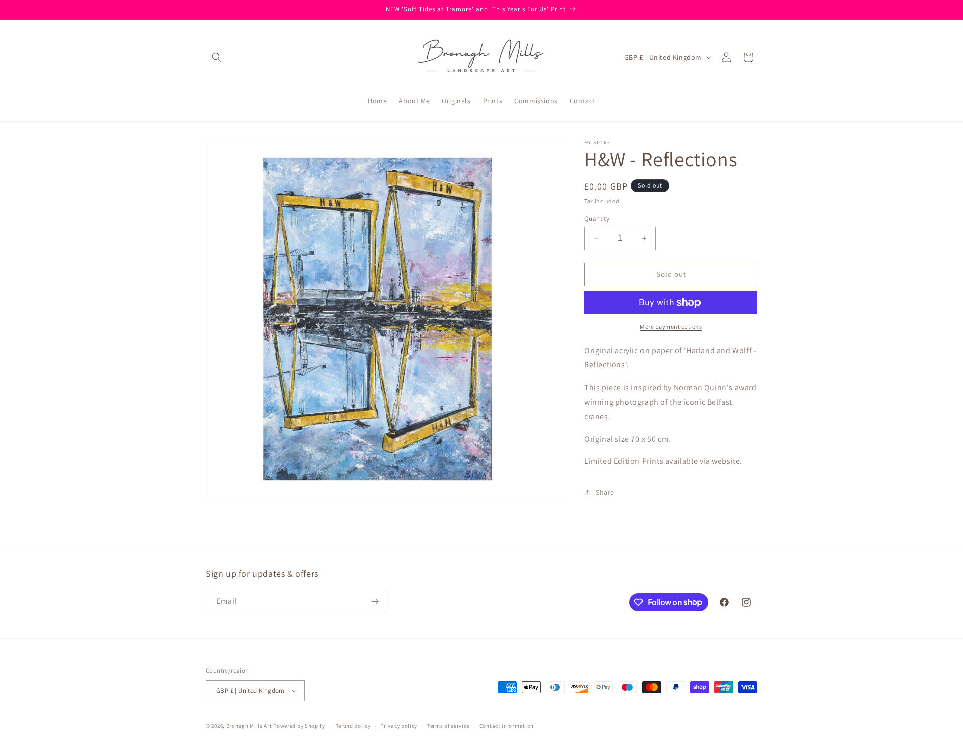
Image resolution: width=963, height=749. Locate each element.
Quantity (596, 218)
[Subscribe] (375, 601)
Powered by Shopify (299, 725)
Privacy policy (398, 725)
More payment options (671, 326)
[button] (217, 57)
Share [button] (605, 492)
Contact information (506, 725)
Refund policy (353, 725)
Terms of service (448, 725)
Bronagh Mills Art (249, 725)
